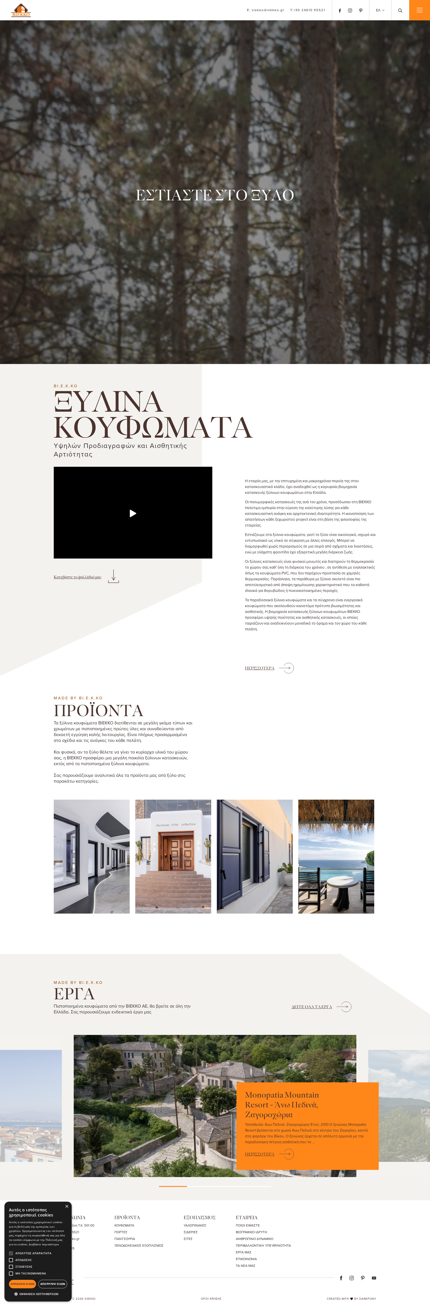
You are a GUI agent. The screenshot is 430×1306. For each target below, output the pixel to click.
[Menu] (419, 10)
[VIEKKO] (21, 9)
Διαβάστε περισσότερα (44, 1244)
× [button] (66, 1206)
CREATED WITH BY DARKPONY (351, 1299)
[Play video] (133, 513)
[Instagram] (350, 10)
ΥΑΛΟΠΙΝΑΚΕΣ (195, 1225)
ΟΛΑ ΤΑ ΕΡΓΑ (312, 1006)
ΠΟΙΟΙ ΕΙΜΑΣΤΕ (248, 1225)
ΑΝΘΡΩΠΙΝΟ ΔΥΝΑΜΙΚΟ (254, 1238)
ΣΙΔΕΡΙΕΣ (191, 1232)
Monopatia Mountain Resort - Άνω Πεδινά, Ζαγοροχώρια (282, 1105)
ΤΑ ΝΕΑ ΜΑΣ (245, 1265)
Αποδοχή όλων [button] (22, 1284)
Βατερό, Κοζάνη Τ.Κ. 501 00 (74, 1225)
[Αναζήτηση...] (400, 10)
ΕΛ (378, 10)
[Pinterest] (360, 10)
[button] (38, 1294)
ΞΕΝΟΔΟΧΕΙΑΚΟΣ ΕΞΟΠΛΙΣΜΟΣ (138, 1245)
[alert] (38, 1252)
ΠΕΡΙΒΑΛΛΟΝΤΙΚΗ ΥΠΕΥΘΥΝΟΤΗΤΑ (263, 1245)
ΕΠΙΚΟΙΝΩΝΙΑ (246, 1259)
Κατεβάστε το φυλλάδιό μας (77, 577)
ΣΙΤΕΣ (188, 1238)
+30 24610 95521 (307, 10)
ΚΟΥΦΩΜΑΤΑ (124, 1225)
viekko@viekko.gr (265, 10)
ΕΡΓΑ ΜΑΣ (244, 1252)
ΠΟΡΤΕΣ (120, 1232)
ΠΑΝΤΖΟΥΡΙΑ (124, 1238)
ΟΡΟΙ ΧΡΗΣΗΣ (211, 1299)
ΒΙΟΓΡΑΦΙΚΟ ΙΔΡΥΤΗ (251, 1232)
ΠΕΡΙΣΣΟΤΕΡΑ (259, 668)
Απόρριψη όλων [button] (52, 1284)
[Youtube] (374, 1277)
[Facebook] (340, 10)
